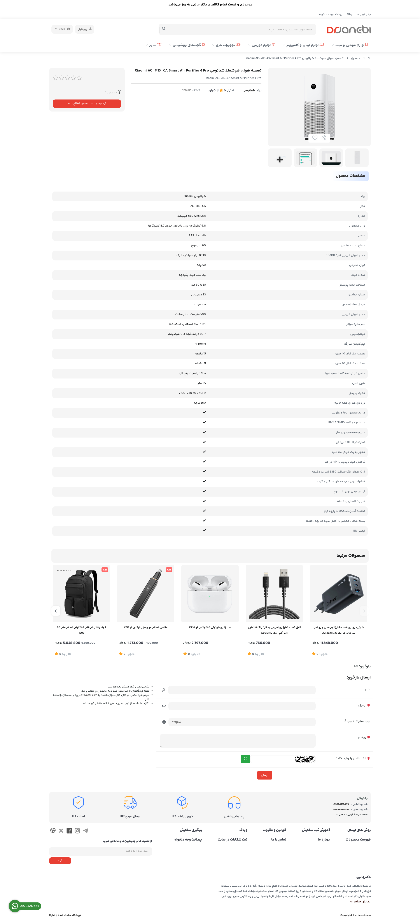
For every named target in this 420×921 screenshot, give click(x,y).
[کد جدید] (245, 759)
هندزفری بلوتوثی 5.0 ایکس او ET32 (210, 627)
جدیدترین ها (363, 14)
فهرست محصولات (358, 840)
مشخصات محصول (350, 176)
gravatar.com (89, 695)
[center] (163, 29)
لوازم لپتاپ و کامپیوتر (303, 45)
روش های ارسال (359, 830)
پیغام (362, 737)
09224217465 (341, 804)
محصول (355, 58)
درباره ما (324, 840)
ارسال (264, 775)
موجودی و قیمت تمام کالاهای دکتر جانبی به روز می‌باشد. (210, 4)
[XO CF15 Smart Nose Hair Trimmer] (145, 593)
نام (367, 689)
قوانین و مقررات (274, 830)
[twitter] (61, 832)
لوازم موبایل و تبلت (350, 45)
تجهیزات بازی (226, 45)
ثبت (60, 861)
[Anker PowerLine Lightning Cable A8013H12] (274, 593)
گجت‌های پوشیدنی (187, 45)
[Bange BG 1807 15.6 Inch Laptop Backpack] (81, 593)
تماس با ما (278, 840)
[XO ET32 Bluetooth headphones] (210, 593)
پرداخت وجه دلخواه (330, 14)
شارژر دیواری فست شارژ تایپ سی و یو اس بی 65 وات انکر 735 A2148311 (338, 630)
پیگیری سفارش (191, 830)
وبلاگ (349, 14)
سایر (153, 45)
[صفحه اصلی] (369, 58)
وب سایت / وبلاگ (356, 721)
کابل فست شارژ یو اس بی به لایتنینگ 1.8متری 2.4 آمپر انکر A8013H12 (274, 630)
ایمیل (362, 705)
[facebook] (69, 832)
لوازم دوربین (262, 45)
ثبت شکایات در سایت (232, 840)
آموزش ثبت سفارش (316, 830)
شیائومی (249, 90)
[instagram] (77, 832)
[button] (364, 611)
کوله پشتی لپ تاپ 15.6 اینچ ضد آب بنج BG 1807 (81, 630)
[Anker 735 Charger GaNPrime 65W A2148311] (338, 593)
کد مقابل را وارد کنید (351, 758)
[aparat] (52, 831)
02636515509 (341, 810)
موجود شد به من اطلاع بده (85, 103)
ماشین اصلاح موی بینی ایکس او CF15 (146, 627)
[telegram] (85, 832)
